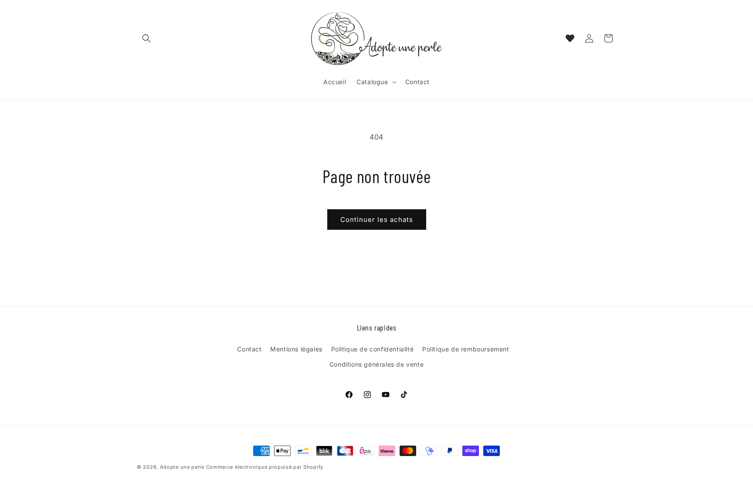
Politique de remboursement (465, 349)
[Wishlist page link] (570, 38)
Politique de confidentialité (372, 349)
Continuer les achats (376, 219)
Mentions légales (296, 349)
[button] (146, 38)
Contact (249, 349)
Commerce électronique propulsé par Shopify (264, 467)
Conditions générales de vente (376, 364)
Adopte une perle (182, 467)
